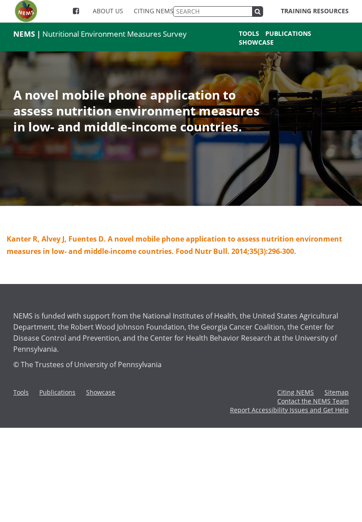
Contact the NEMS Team (313, 401)
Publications (288, 33)
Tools (249, 33)
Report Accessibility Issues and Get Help (289, 410)
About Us (108, 11)
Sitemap (336, 392)
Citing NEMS (153, 11)
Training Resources (315, 11)
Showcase (256, 42)
